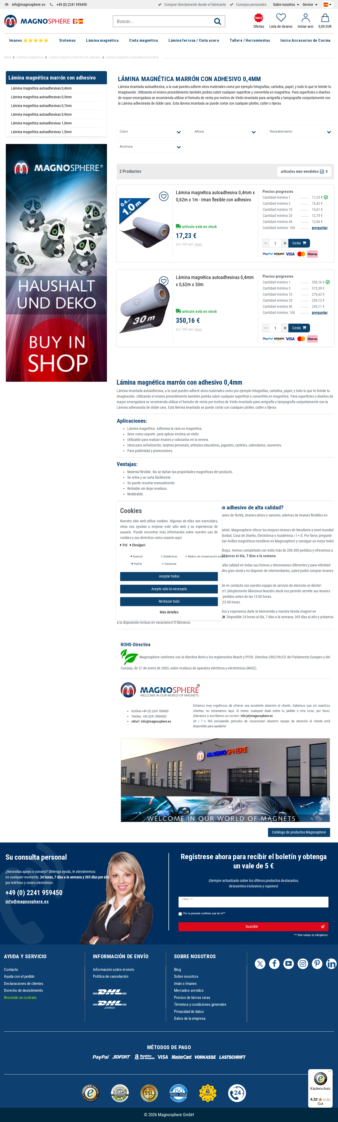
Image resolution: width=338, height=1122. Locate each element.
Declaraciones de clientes (23, 983)
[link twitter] (260, 963)
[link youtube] (288, 963)
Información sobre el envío (113, 969)
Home (7, 57)
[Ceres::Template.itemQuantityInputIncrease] (285, 243)
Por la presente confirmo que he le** (204, 913)
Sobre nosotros (284, 4)
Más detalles (169, 612)
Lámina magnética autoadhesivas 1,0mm (41, 123)
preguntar (320, 228)
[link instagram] (303, 963)
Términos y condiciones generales (200, 1004)
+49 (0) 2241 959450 (72, 4)
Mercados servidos (189, 990)
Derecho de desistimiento (23, 990)
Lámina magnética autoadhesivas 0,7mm (41, 106)
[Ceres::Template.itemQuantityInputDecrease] (266, 243)
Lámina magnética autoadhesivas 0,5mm (41, 97)
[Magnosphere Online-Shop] (43, 21)
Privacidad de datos (189, 1011)
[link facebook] (274, 963)
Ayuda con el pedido (19, 976)
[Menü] (329, 1072)
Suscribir (252, 926)
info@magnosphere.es (28, 4)
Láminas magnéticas (30, 57)
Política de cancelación (110, 976)
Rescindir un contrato (20, 997)
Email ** (187, 899)
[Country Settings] (327, 4)
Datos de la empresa (189, 1018)
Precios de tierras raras (192, 997)
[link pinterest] (317, 963)
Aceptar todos (169, 576)
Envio (198, 244)
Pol (125, 545)
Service (308, 4)
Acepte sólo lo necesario (169, 588)
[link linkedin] (331, 963)
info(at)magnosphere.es (257, 716)
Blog (177, 969)
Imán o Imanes (185, 983)
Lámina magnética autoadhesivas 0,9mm (41, 114)
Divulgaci (138, 545)
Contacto (11, 969)
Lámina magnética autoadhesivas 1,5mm (41, 132)
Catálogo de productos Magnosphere (299, 832)
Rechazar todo (169, 601)
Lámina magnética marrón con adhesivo (75, 57)
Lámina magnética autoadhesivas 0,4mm (41, 88)
